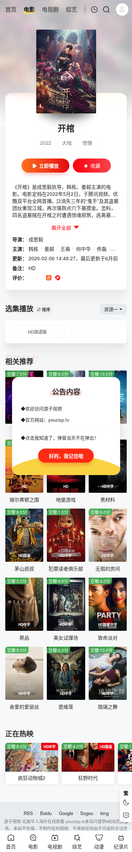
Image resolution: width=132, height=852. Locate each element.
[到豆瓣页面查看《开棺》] (31, 278)
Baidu (46, 813)
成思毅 (36, 239)
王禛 (65, 248)
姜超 (49, 248)
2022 (45, 142)
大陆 (67, 142)
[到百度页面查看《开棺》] (84, 278)
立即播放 (49, 165)
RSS (28, 813)
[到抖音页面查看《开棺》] (40, 278)
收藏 (95, 165)
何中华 (83, 248)
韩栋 (33, 248)
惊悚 (87, 142)
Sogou (86, 813)
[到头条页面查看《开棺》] (75, 278)
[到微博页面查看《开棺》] (66, 278)
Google (66, 813)
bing (104, 813)
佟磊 (102, 248)
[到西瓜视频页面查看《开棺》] (57, 278)
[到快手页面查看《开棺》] (48, 278)
